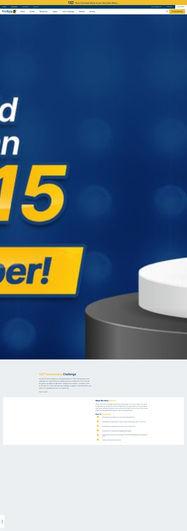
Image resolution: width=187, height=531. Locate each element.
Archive (92, 11)
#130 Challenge (68, 11)
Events (32, 11)
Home (22, 11)
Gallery (55, 11)
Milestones (44, 11)
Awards (82, 11)
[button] (2, 513)
